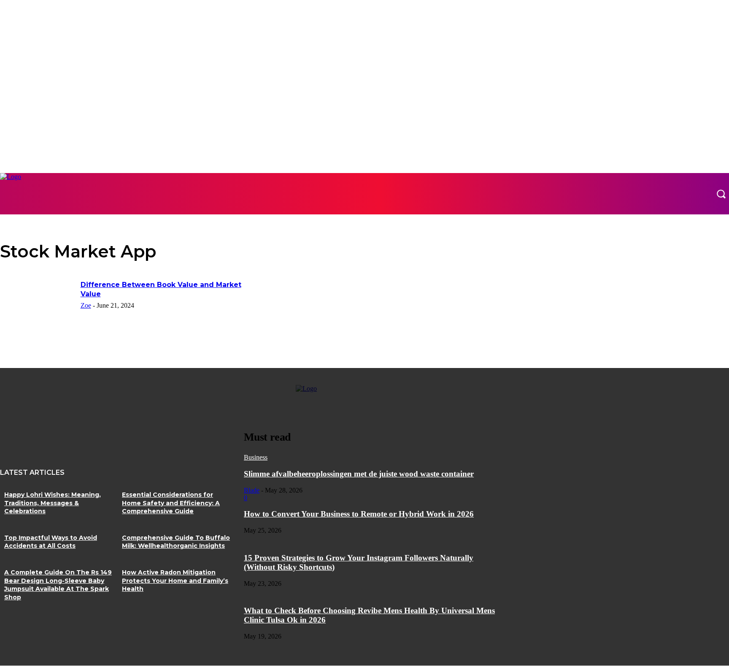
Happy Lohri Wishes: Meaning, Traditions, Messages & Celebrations (52, 503)
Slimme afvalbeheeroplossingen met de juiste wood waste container (359, 473)
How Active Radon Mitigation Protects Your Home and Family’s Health (175, 581)
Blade (251, 490)
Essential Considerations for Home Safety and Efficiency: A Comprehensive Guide (171, 503)
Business (255, 457)
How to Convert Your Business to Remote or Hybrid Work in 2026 (359, 513)
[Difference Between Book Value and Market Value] (37, 306)
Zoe (86, 305)
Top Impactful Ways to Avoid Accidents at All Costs (50, 542)
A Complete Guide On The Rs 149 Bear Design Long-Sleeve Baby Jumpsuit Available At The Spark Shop (58, 585)
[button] (721, 194)
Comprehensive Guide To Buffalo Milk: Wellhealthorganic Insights (176, 542)
